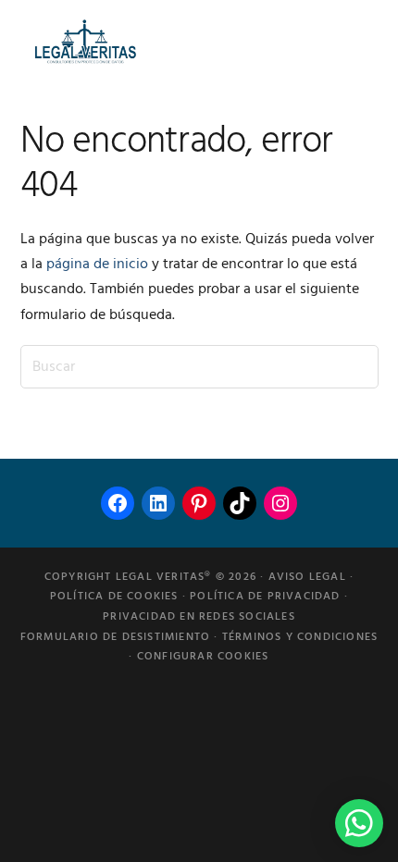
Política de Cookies (114, 596)
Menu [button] (355, 41)
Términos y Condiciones (300, 637)
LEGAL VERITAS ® (85, 41)
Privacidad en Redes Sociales (199, 617)
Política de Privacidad (265, 596)
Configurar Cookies (203, 656)
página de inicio (97, 264)
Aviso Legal (307, 577)
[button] (359, 823)
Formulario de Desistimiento (115, 637)
